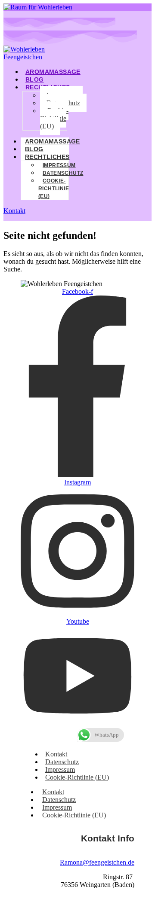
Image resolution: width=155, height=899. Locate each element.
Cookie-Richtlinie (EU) (54, 118)
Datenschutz (63, 173)
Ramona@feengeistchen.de (97, 862)
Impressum (59, 165)
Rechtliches (47, 156)
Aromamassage (53, 71)
